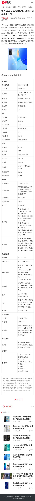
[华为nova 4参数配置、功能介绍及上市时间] (6, 466)
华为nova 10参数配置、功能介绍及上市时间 (23, 427)
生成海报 (8, 406)
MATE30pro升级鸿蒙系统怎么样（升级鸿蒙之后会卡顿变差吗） (23, 475)
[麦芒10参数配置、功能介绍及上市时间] (6, 457)
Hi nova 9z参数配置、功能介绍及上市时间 (22, 446)
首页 (2, 7)
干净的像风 (4, 18)
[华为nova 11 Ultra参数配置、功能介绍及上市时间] (6, 438)
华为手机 (29, 18)
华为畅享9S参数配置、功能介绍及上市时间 (22, 484)
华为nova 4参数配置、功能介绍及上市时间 (22, 465)
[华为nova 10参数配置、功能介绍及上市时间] (6, 428)
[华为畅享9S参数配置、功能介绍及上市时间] (6, 485)
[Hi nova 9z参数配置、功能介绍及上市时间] (6, 447)
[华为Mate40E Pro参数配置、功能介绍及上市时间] (6, 419)
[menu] (32, 2)
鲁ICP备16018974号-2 (26, 496)
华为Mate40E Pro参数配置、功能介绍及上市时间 (22, 418)
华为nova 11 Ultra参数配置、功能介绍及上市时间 (22, 437)
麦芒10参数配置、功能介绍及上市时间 (22, 456)
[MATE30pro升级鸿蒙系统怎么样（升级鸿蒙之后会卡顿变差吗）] (6, 476)
